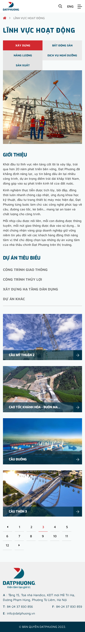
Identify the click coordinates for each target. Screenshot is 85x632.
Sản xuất (23, 65)
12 (7, 545)
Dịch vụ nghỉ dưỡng (62, 55)
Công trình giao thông (25, 270)
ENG (70, 6)
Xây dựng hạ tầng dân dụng (30, 289)
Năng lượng (23, 55)
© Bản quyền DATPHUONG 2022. (42, 626)
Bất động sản (62, 45)
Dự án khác (14, 299)
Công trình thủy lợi (22, 279)
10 (55, 536)
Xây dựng (22, 45)
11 (66, 536)
